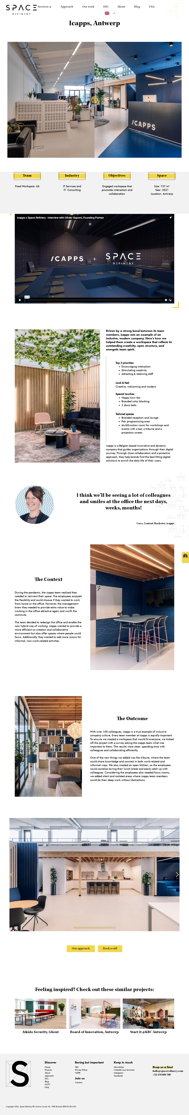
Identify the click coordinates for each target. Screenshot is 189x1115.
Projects (48, 1070)
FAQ (151, 6)
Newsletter (119, 1067)
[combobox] (110, 13)
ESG (106, 6)
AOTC (47, 1084)
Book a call (110, 948)
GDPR (77, 1073)
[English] (110, 13)
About (121, 6)
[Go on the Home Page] (23, 1074)
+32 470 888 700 (162, 1075)
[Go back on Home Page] (21, 10)
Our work (88, 6)
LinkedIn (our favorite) (124, 1070)
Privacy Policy (81, 1070)
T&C (77, 1067)
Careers (78, 1082)
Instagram (118, 1073)
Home (47, 1067)
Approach (67, 6)
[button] (45, 7)
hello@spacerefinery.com (168, 1071)
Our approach (81, 948)
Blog (137, 6)
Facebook (118, 1076)
